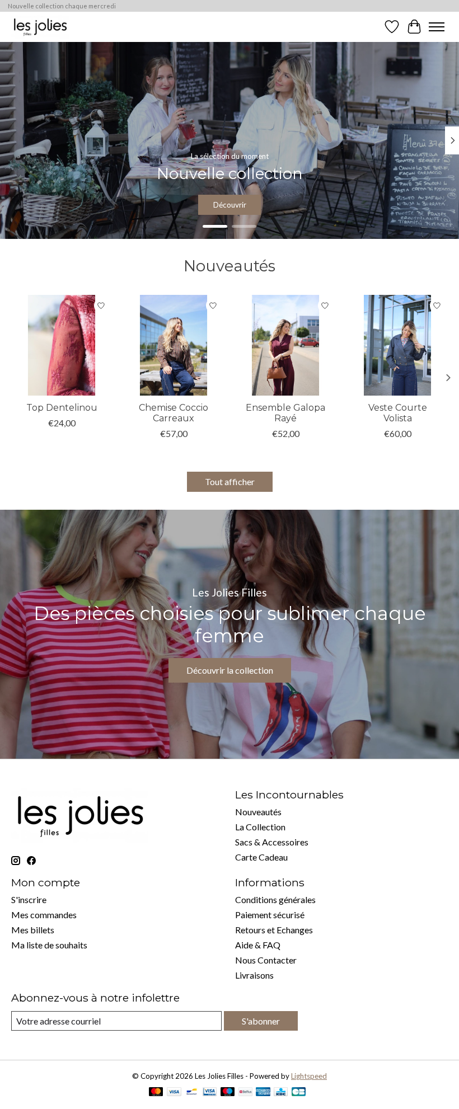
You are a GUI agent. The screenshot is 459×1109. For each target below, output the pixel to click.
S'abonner (261, 1021)
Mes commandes (44, 914)
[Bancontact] (192, 1092)
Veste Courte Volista (397, 413)
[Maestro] (228, 1092)
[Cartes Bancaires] (299, 1092)
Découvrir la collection (229, 670)
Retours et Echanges (274, 929)
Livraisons (254, 975)
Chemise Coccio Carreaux (173, 413)
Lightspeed (309, 1076)
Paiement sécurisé (270, 914)
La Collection (260, 826)
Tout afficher (230, 481)
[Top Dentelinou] (61, 345)
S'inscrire (28, 899)
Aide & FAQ (257, 944)
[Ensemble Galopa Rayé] (285, 345)
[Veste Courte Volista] (397, 345)
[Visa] (174, 1092)
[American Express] (263, 1092)
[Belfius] (245, 1092)
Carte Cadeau (261, 857)
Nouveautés (258, 811)
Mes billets (32, 929)
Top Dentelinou (61, 407)
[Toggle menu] (436, 27)
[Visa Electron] (210, 1092)
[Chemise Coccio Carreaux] (173, 345)
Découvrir (229, 204)
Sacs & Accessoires (271, 842)
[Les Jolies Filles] (40, 26)
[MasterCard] (156, 1092)
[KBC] (281, 1092)
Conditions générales (275, 899)
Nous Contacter (266, 960)
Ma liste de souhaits (49, 944)
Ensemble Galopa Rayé (285, 413)
